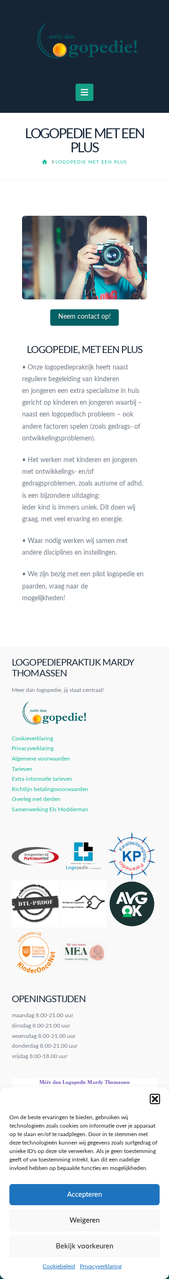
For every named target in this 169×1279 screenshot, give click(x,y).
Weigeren (84, 1220)
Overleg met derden (36, 799)
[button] (155, 1099)
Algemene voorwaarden (41, 758)
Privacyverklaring (101, 1266)
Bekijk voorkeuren (84, 1246)
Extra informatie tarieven (42, 779)
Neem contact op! (84, 317)
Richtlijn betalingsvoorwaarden (50, 789)
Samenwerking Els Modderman (50, 809)
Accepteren (84, 1194)
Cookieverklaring (32, 738)
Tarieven (22, 769)
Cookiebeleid (59, 1266)
